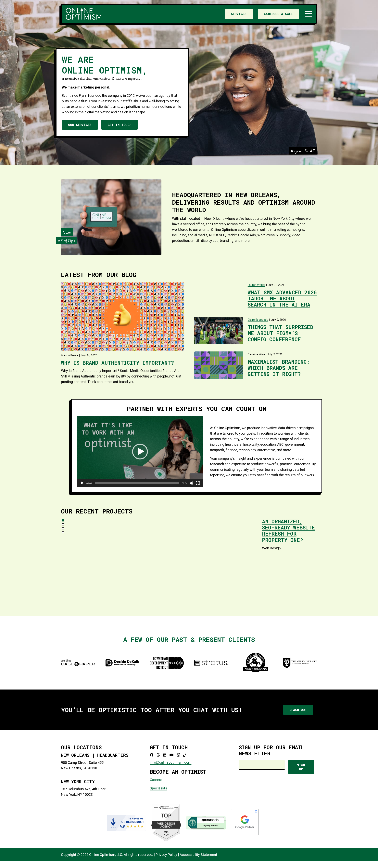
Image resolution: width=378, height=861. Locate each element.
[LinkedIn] (164, 755)
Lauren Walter (256, 285)
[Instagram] (178, 755)
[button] (308, 13)
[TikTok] (184, 755)
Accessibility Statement (198, 855)
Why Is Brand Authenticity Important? (117, 362)
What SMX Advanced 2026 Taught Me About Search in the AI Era (282, 298)
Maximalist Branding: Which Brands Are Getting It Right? (279, 367)
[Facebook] (151, 755)
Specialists (158, 788)
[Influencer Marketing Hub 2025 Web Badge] (166, 822)
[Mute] (192, 483)
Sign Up (301, 767)
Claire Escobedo (258, 319)
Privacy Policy (166, 855)
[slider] (137, 483)
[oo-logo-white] (83, 14)
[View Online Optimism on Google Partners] (244, 835)
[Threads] (158, 755)
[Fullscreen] (198, 483)
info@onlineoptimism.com (170, 762)
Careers (156, 780)
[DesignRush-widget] (126, 823)
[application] (140, 451)
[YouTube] (171, 755)
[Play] (82, 483)
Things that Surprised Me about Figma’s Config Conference (280, 333)
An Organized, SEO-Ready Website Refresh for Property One (288, 530)
